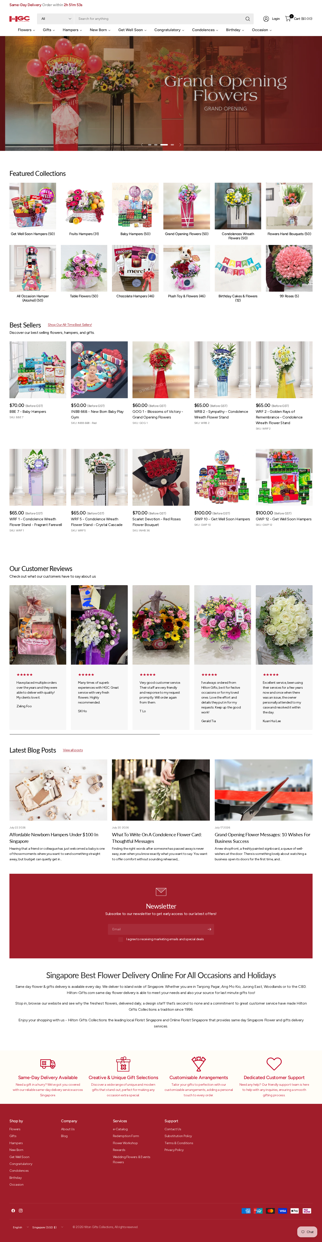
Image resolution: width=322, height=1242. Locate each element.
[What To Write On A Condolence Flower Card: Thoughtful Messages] (161, 790)
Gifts (12, 1136)
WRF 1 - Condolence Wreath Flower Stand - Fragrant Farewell (35, 522)
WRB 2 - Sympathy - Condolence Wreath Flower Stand (221, 414)
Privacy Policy (174, 1150)
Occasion (16, 1185)
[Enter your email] (209, 929)
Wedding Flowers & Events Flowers (131, 1159)
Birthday (15, 1178)
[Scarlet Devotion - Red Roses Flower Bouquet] (160, 477)
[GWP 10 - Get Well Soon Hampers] (222, 477)
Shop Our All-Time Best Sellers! (70, 325)
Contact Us (173, 1129)
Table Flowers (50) (84, 296)
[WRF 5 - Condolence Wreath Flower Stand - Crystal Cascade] (99, 477)
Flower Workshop (125, 1143)
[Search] (248, 18)
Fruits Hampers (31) (84, 234)
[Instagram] (21, 1210)
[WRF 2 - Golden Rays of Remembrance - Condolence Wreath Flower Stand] (284, 369)
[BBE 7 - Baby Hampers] (37, 369)
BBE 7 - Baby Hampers (27, 411)
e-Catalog (120, 1129)
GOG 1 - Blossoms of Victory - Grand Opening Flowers (157, 414)
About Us (67, 1129)
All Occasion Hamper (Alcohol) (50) (33, 298)
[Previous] (9, 242)
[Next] (312, 242)
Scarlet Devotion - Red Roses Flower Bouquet (156, 522)
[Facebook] (13, 1210)
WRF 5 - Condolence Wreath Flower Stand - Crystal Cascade (96, 522)
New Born (16, 1150)
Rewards (119, 1150)
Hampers (16, 1143)
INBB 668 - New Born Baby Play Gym (97, 414)
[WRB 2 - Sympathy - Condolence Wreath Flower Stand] (222, 369)
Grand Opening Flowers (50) (186, 234)
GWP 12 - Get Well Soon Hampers (283, 519)
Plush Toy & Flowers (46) (186, 296)
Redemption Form (126, 1136)
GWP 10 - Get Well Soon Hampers (222, 519)
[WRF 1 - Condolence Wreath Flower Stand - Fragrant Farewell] (37, 477)
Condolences (19, 1171)
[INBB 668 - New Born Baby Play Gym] (99, 369)
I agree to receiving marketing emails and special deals (165, 939)
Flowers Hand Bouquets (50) (289, 234)
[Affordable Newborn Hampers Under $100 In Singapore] (58, 790)
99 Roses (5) (289, 296)
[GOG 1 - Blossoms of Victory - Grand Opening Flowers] (160, 369)
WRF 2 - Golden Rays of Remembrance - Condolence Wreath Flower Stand (279, 417)
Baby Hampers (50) (135, 234)
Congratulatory (20, 1164)
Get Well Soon (19, 1157)
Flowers (15, 1129)
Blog (64, 1136)
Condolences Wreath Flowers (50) (238, 236)
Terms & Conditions (179, 1143)
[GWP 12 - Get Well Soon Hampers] (284, 477)
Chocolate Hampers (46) (135, 296)
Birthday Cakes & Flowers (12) (238, 298)
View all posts (73, 750)
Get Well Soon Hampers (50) (33, 234)
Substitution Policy (178, 1136)
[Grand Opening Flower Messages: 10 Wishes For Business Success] (264, 790)
